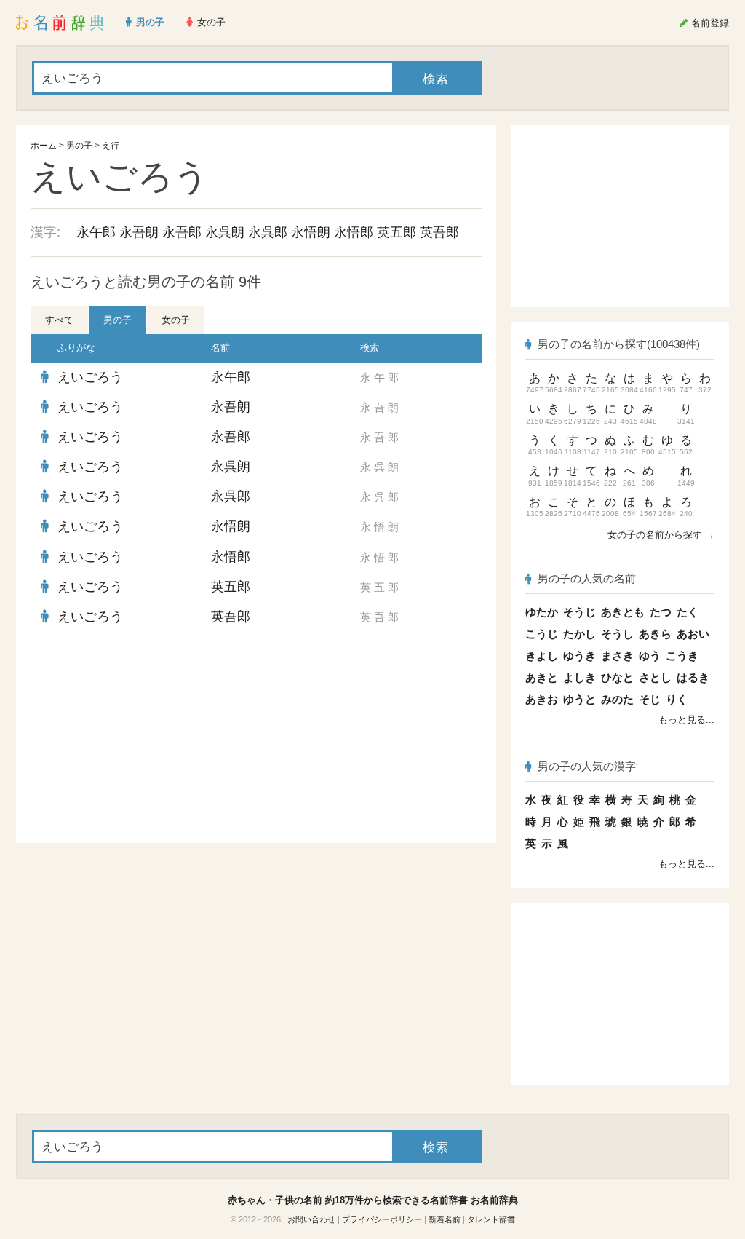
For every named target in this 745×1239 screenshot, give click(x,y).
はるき (693, 677)
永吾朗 (139, 232)
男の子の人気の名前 (587, 578)
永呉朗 (224, 232)
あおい (693, 634)
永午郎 (96, 232)
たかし (579, 634)
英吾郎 (439, 232)
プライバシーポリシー (382, 1219)
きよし (541, 655)
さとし (655, 677)
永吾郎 (182, 232)
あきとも (623, 612)
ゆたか (541, 612)
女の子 (176, 319)
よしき (579, 677)
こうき (682, 655)
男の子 (79, 145)
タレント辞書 (491, 1219)
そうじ (579, 612)
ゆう (650, 655)
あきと (541, 677)
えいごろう (90, 377)
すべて (59, 319)
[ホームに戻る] (60, 22)
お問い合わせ (311, 1219)
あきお (541, 699)
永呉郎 (267, 232)
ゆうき (579, 655)
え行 (110, 145)
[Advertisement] (140, 737)
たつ (661, 612)
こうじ (541, 634)
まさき (617, 655)
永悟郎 (353, 232)
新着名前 (445, 1219)
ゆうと (579, 699)
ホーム (44, 145)
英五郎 (396, 232)
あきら (655, 634)
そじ (650, 699)
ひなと (617, 677)
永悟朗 (310, 232)
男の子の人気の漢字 (587, 766)
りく (677, 699)
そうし (617, 634)
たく (687, 612)
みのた (617, 699)
